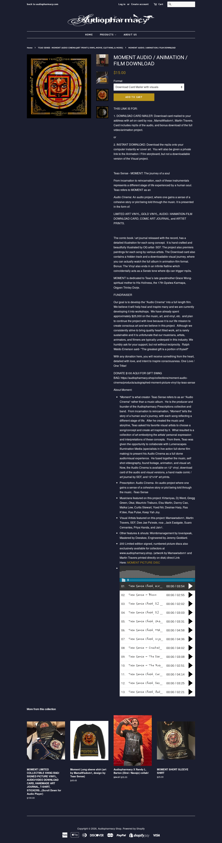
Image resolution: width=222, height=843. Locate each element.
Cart (160, 4)
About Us (130, 34)
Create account (140, 4)
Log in (121, 4)
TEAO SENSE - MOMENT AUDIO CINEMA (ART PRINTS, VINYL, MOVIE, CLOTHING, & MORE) (80, 47)
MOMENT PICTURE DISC (144, 562)
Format (118, 81)
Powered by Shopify (134, 828)
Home (89, 34)
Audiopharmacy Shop (109, 828)
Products (107, 34)
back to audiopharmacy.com (42, 4)
